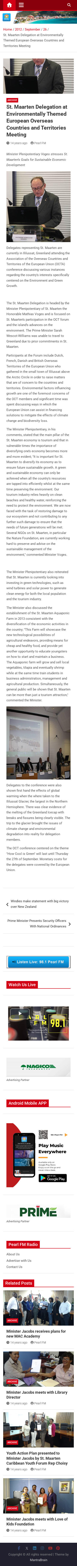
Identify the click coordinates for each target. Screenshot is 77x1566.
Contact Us (14, 1267)
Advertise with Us (18, 1261)
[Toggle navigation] (21, 5)
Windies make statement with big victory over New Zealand (40, 904)
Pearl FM (40, 143)
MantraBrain (38, 1560)
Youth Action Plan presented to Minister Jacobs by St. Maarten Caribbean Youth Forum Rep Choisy (37, 1458)
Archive (12, 100)
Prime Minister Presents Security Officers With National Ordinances (36, 923)
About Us (13, 1254)
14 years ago (18, 143)
